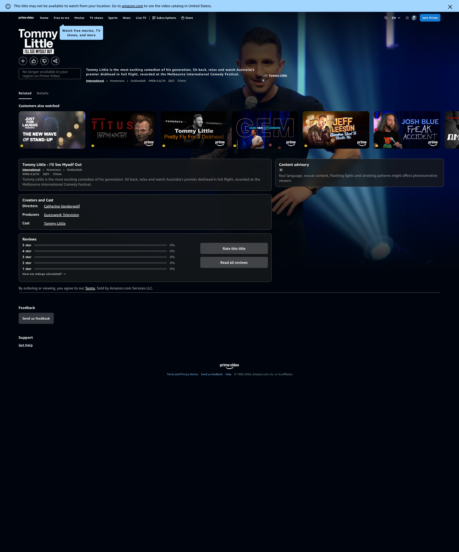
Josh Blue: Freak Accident (407, 130)
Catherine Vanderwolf (62, 206)
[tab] (25, 93)
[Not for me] (44, 61)
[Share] (55, 61)
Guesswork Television (61, 215)
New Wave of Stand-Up (52, 130)
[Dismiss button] (450, 7)
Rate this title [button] (234, 248)
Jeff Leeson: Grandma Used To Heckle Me (336, 130)
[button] (44, 273)
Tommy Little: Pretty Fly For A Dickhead (194, 130)
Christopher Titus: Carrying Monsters (123, 130)
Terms (90, 288)
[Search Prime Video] (385, 18)
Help (228, 374)
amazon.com (132, 6)
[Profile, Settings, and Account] (414, 18)
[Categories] (407, 18)
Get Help (26, 345)
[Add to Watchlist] (23, 61)
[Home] (26, 17)
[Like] (33, 61)
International (95, 80)
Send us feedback (212, 374)
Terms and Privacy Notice (182, 374)
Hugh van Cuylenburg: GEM (265, 130)
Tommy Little (278, 75)
